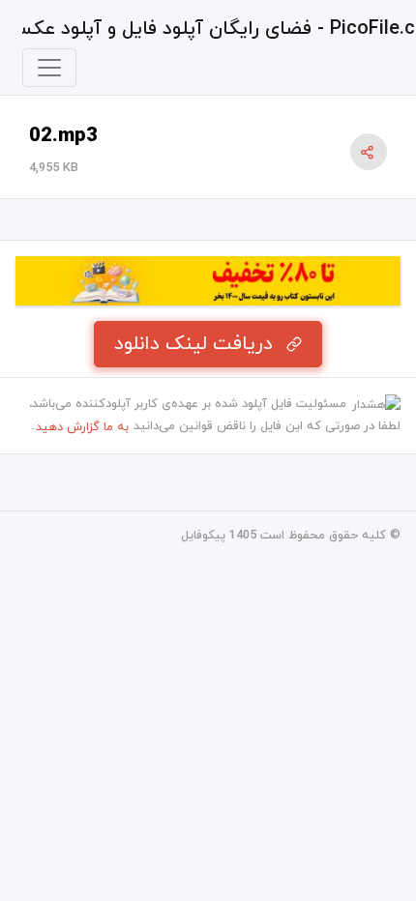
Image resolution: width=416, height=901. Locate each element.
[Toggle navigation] (49, 67)
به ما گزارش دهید (82, 427)
